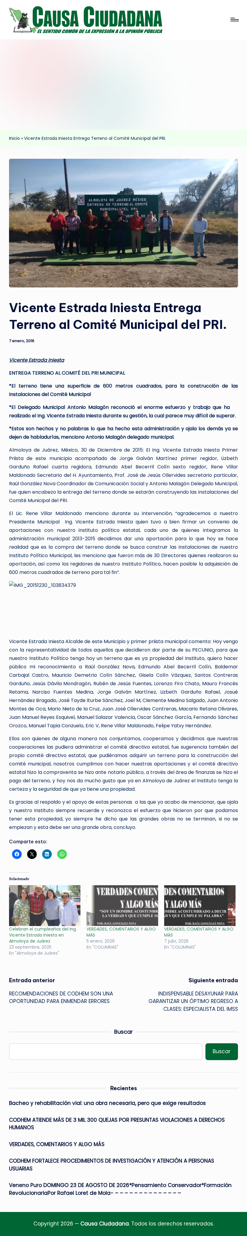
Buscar (123, 1031)
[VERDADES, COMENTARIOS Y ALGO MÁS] (122, 905)
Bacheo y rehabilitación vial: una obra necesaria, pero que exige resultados (107, 1103)
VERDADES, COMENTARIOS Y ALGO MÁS (57, 1144)
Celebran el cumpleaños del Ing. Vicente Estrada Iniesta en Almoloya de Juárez (43, 935)
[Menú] (234, 19)
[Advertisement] (123, 84)
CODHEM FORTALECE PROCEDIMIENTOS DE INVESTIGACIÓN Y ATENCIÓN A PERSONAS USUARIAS (111, 1164)
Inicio (14, 138)
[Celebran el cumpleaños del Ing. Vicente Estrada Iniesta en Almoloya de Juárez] (44, 905)
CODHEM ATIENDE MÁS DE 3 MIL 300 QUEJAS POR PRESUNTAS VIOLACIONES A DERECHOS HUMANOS (117, 1123)
